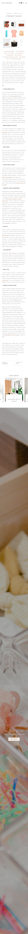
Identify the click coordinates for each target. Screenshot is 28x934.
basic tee (10, 55)
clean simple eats (9, 51)
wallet (12, 53)
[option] (14, 391)
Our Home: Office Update (14, 400)
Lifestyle (8, 13)
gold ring (19, 55)
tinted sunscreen (17, 58)
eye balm (20, 53)
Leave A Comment (5, 363)
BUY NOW (14, 739)
